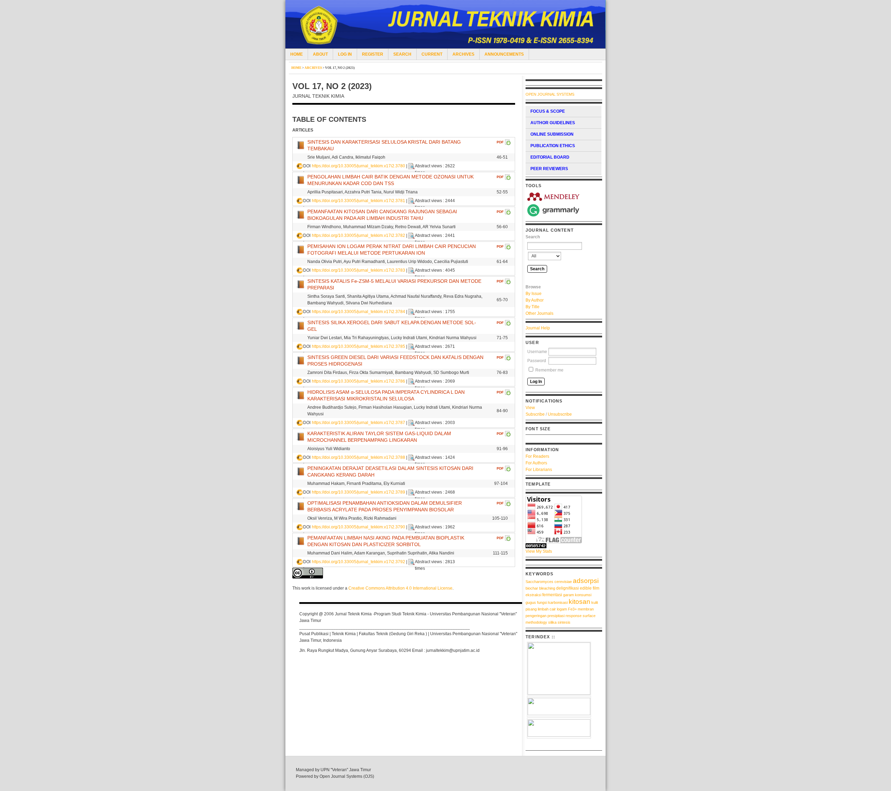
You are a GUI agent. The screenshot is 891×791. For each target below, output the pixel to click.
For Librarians (539, 469)
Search (402, 54)
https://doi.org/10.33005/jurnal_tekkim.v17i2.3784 (358, 311)
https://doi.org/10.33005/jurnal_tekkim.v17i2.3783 (358, 270)
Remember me (549, 370)
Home (296, 54)
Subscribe (535, 414)
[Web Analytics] (564, 545)
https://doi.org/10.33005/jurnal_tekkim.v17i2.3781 (358, 200)
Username (537, 351)
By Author (535, 300)
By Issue (534, 293)
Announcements (504, 54)
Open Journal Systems (550, 94)
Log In (345, 54)
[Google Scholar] (559, 668)
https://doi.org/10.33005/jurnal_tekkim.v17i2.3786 (358, 381)
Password (536, 360)
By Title (532, 306)
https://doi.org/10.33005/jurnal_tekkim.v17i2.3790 (358, 527)
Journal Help (538, 328)
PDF (500, 142)
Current (431, 54)
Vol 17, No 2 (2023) (340, 68)
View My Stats (539, 551)
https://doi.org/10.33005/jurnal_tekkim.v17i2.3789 (358, 492)
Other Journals (539, 313)
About (320, 54)
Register (372, 54)
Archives (463, 54)
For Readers (537, 456)
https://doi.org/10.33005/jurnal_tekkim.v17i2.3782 (358, 235)
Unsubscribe (560, 414)
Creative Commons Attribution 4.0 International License (400, 588)
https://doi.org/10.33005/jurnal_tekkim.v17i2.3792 (358, 561)
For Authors (536, 463)
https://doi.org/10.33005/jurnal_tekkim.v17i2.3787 (358, 422)
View (530, 407)
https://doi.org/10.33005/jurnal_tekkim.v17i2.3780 (358, 165)
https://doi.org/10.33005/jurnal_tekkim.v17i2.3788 (358, 457)
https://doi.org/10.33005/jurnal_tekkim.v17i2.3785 (358, 346)
